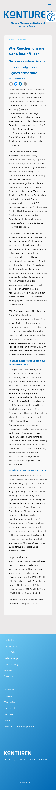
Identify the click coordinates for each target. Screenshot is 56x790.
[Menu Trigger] (49, 6)
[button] (11, 84)
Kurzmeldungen (17, 39)
